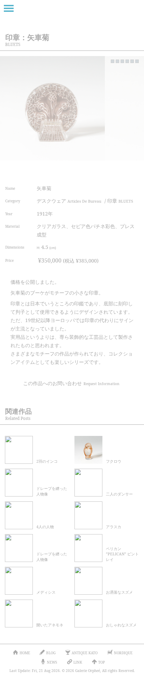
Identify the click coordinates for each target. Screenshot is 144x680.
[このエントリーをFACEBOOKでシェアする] (84, 171)
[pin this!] (53, 171)
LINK (77, 662)
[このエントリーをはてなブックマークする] (116, 171)
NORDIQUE (123, 652)
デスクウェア (69, 200)
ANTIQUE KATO (85, 652)
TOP (101, 662)
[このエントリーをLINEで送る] (131, 171)
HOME (25, 652)
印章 (120, 200)
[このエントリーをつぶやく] (69, 171)
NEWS (52, 662)
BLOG (51, 652)
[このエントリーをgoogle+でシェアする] (100, 171)
